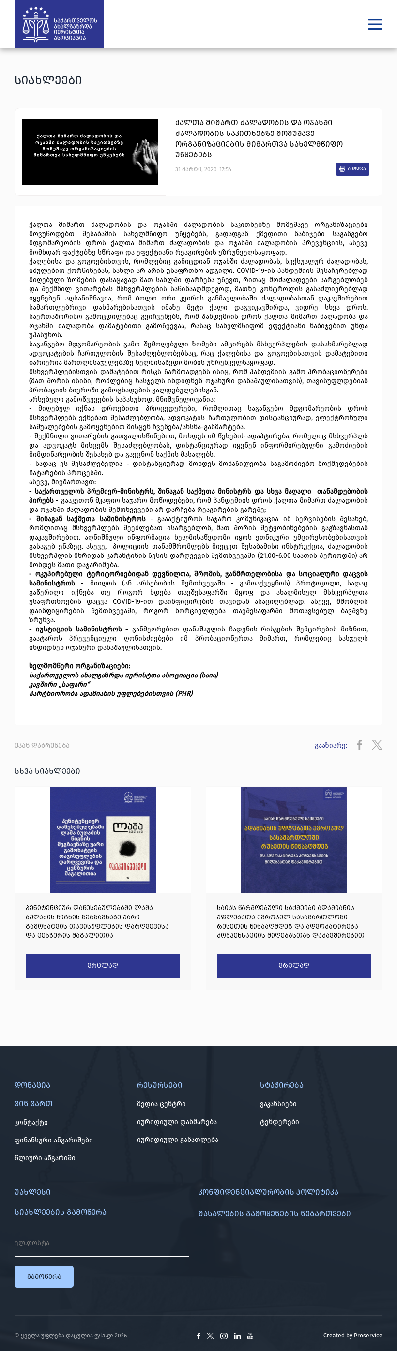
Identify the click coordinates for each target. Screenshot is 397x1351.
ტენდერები (279, 1122)
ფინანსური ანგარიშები (54, 1140)
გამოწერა (44, 1277)
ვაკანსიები (278, 1104)
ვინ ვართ (34, 1103)
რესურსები (160, 1085)
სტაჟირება (282, 1085)
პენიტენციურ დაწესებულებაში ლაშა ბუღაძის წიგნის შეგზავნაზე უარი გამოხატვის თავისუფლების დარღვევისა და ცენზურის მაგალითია (97, 922)
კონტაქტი (31, 1122)
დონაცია (32, 1085)
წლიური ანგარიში (45, 1158)
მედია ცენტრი (161, 1104)
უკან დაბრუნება (42, 745)
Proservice (368, 1335)
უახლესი (33, 1192)
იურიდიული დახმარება (177, 1122)
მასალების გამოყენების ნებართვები (274, 1213)
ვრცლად (103, 965)
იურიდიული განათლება (177, 1140)
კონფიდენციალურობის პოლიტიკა (268, 1192)
